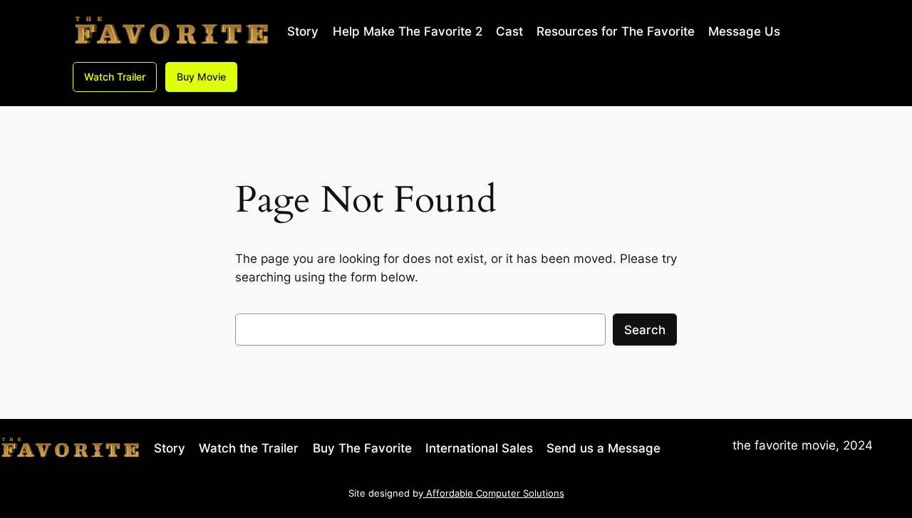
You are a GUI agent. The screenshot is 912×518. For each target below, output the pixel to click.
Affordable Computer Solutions (493, 493)
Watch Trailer (114, 77)
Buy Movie (201, 77)
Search (644, 330)
